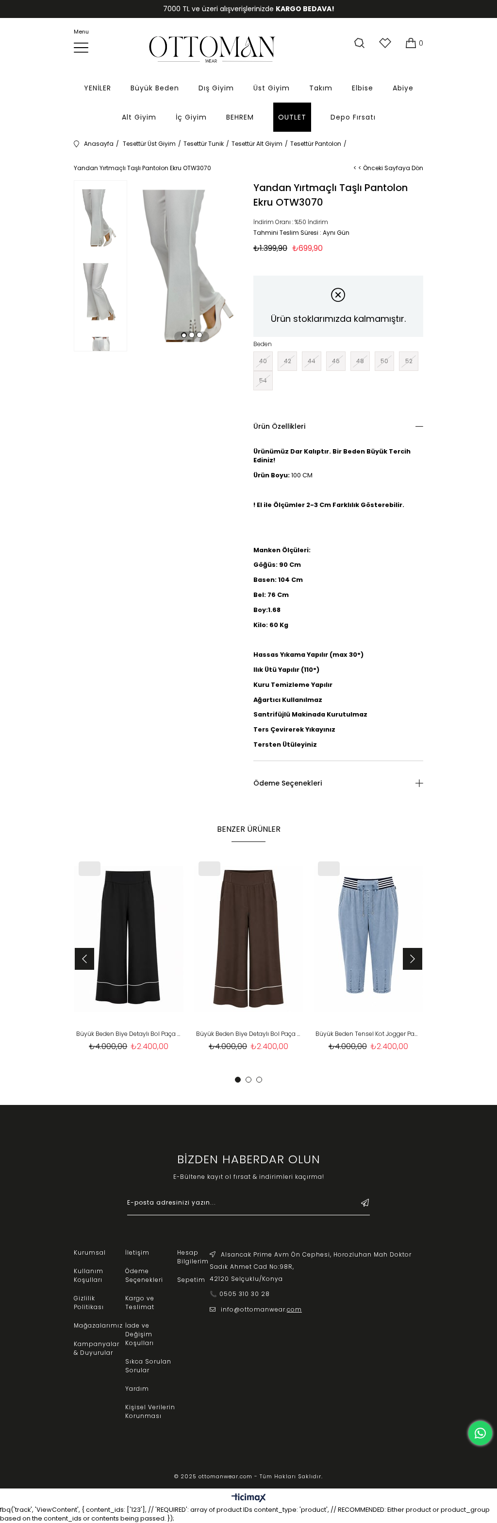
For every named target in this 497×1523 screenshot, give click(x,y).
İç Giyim (191, 117)
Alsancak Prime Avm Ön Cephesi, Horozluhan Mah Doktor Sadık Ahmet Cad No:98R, (311, 1260)
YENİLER (97, 88)
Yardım (137, 1388)
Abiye (403, 88)
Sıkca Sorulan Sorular (148, 1365)
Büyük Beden (155, 88)
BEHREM (240, 117)
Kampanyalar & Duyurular (96, 1348)
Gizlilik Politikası (89, 1302)
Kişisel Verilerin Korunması (150, 1411)
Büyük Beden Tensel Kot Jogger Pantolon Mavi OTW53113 (368, 1034)
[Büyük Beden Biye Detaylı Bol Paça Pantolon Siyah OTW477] (129, 939)
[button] (184, 335)
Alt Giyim (139, 117)
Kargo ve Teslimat (139, 1302)
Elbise (362, 88)
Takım (320, 88)
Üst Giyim (271, 88)
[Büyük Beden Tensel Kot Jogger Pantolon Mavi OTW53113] (368, 939)
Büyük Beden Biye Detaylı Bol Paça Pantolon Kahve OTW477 (248, 1034)
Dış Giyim (216, 88)
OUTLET (292, 117)
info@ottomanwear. (261, 1309)
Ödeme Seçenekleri (287, 783)
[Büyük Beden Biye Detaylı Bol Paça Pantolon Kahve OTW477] (249, 939)
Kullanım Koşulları (88, 1275)
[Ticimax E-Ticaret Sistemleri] (249, 1498)
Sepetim (191, 1280)
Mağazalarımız (98, 1325)
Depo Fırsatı (353, 117)
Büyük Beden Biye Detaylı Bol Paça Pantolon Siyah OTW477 (129, 1034)
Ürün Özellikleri (279, 426)
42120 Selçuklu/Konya (246, 1279)
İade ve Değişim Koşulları (139, 1334)
